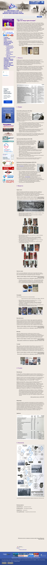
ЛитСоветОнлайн (8, 62)
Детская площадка (8, 65)
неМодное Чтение (8, 60)
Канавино (6, 44)
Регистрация (32, 3)
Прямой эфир (7, 64)
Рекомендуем (7, 43)
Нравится (18, 547)
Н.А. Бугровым (27, 176)
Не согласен (10, 563)
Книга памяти (9, 54)
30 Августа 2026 (8, 110)
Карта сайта (7, 38)
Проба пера (7, 66)
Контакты (6, 68)
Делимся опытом (8, 42)
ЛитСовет (6, 61)
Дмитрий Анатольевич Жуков (8, 112)
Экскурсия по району (9, 49)
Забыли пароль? (36, 3)
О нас (5, 39)
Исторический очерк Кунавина (10, 46)
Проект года (7, 58)
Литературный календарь (8, 109)
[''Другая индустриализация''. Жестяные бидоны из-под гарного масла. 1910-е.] (27, 225)
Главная (6, 37)
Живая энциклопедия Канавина (9, 52)
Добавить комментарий (22, 549)
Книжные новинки (8, 59)
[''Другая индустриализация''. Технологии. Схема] (30, 496)
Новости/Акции (8, 41)
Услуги (5, 67)
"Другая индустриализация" (11, 56)
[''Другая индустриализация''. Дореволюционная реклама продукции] (22, 364)
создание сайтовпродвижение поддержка (5, 554)
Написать (8, 101)
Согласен (4, 563)
